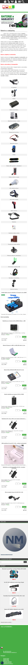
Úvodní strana (6, 658)
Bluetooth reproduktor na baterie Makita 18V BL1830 (14, 568)
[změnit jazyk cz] (2, 648)
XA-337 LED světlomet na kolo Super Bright (14, 582)
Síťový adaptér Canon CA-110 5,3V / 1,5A (14, 492)
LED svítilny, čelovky (14, 199)
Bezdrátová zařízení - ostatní (14, 121)
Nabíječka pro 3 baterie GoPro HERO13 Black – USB (14, 320)
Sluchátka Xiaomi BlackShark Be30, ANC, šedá (14, 595)
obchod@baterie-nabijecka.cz (10, 652)
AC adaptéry (14, 87)
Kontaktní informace (7, 662)
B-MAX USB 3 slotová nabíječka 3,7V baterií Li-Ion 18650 (14, 292)
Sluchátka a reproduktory (14, 277)
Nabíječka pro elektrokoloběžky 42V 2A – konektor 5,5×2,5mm (14, 468)
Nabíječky (14, 221)
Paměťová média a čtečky (14, 233)
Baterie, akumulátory (14, 109)
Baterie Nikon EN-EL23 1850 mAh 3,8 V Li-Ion (14, 369)
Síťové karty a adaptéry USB (14, 266)
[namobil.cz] (14, 552)
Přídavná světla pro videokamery (14, 255)
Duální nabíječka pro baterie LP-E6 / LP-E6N (14, 394)
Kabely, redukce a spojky (14, 177)
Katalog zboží (6, 659)
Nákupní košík (6, 660)
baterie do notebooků (17, 58)
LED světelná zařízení (13, 188)
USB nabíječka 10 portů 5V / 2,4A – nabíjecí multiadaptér (14, 443)
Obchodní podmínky (7, 661)
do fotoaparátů (4, 68)
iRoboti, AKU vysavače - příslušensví (13, 165)
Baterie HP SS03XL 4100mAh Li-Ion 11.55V (14, 609)
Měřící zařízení (14, 210)
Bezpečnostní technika (14, 132)
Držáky (14, 154)
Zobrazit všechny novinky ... (6, 622)
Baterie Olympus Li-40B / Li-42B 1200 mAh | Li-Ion (14, 345)
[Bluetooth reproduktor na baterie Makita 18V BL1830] (14, 573)
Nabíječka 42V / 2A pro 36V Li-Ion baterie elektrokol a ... (14, 418)
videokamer (10, 68)
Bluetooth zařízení (14, 143)
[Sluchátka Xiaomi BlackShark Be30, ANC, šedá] (14, 600)
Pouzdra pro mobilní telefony (14, 244)
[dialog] (2, 662)
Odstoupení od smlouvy (8, 663)
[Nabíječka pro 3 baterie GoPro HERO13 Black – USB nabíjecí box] (14, 327)
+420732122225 (7, 651)
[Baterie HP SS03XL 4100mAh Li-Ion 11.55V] (14, 614)
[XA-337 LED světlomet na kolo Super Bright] (14, 587)
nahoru (26, 663)
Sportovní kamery (14, 289)
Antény (14, 98)
